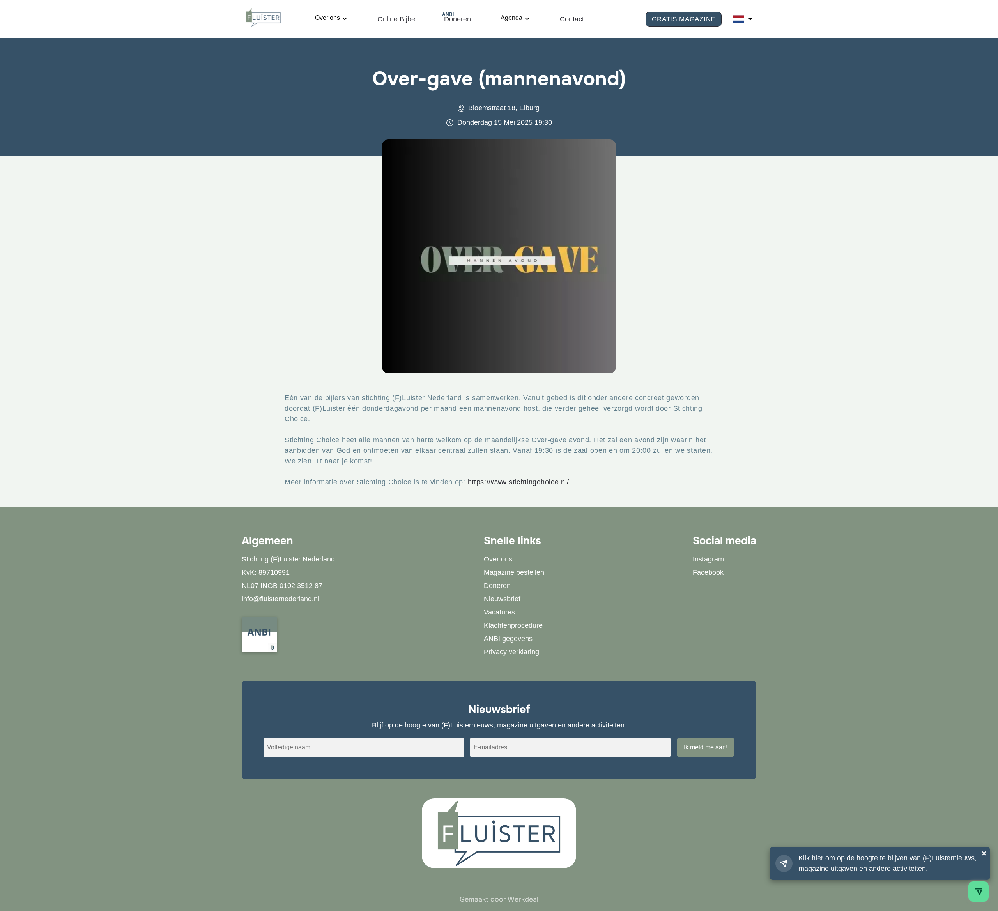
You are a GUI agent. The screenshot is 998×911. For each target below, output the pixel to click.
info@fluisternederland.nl (280, 599)
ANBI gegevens (508, 639)
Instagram (708, 559)
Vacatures (499, 612)
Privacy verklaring (511, 652)
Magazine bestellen (514, 572)
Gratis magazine (684, 19)
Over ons (327, 17)
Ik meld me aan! (705, 747)
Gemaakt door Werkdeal (499, 899)
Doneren (457, 18)
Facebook (708, 572)
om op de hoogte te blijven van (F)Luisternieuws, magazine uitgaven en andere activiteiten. (887, 863)
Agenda (511, 17)
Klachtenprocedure (513, 625)
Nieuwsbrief (502, 599)
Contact (572, 19)
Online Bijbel (397, 19)
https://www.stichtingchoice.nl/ (519, 482)
